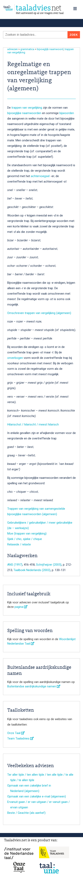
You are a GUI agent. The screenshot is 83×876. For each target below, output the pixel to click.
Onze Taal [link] (14, 733)
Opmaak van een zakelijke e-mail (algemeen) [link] (36, 796)
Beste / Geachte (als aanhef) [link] (26, 813)
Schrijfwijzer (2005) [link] (48, 564)
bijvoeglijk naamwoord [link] (50, 49)
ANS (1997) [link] (14, 564)
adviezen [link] (12, 49)
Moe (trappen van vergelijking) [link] (27, 533)
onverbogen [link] (15, 358)
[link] (41, 8)
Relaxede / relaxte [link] (19, 544)
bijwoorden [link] (66, 113)
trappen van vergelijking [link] (26, 107)
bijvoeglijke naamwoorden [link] (24, 113)
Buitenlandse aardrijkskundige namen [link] (32, 686)
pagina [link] (19, 607)
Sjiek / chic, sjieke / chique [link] (24, 539)
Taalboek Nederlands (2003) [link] (31, 570)
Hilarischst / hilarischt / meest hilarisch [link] (33, 424)
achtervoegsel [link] (40, 176)
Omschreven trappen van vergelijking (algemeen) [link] (39, 313)
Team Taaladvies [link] (18, 738)
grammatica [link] (27, 49)
